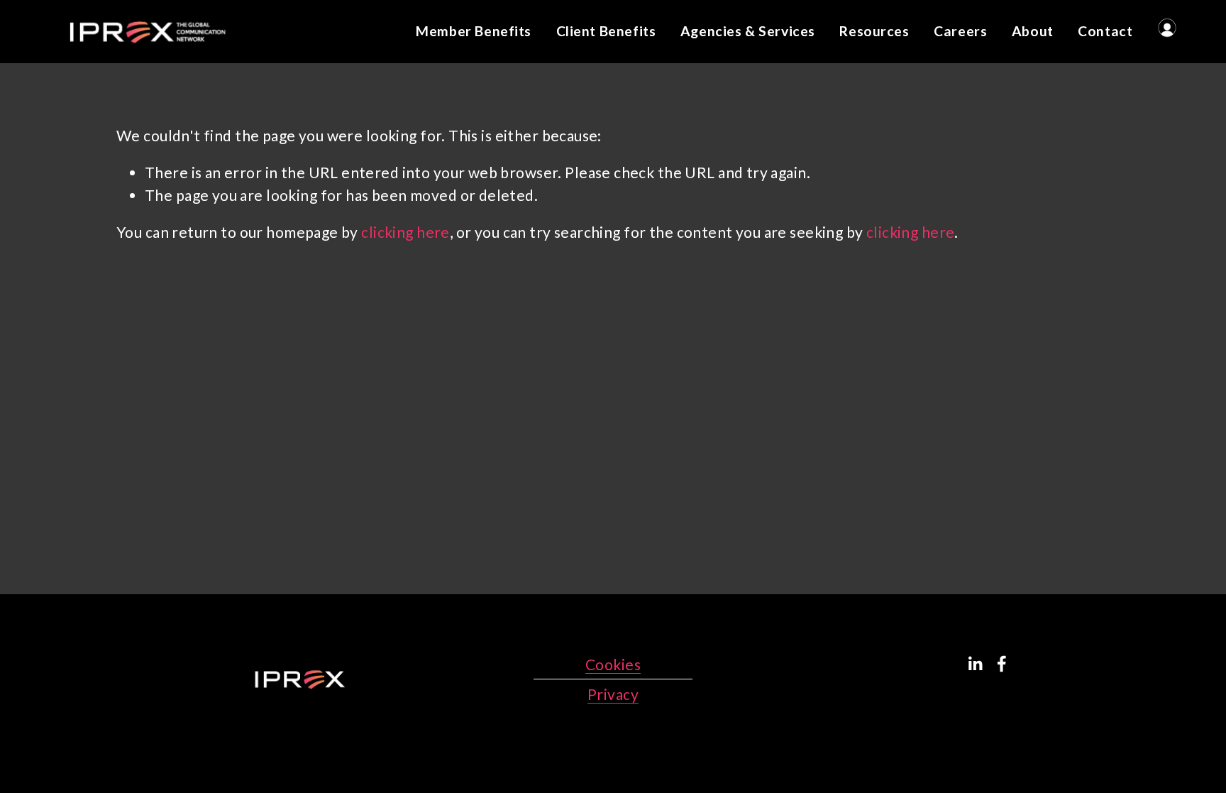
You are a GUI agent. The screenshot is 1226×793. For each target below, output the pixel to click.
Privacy (613, 694)
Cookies (613, 664)
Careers (960, 31)
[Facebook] (1001, 663)
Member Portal (1167, 28)
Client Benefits (606, 31)
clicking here (405, 232)
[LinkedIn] (974, 663)
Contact (1105, 31)
